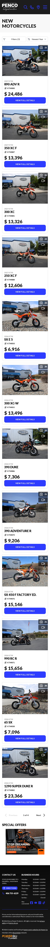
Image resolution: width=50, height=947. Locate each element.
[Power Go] (25, 937)
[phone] (31, 7)
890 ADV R (12, 84)
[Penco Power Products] (10, 7)
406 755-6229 (12, 893)
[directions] (38, 7)
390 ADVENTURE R (17, 531)
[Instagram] (39, 902)
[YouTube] (35, 902)
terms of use (13, 923)
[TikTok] (43, 902)
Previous (13, 815)
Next (38, 815)
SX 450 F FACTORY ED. (20, 594)
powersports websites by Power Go (36, 930)
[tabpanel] (33, 888)
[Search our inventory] (25, 7)
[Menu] (45, 7)
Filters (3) (15, 39)
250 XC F (10, 275)
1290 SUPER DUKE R (18, 786)
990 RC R (10, 658)
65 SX (8, 722)
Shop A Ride (17, 933)
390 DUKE (11, 467)
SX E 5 (8, 339)
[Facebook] (31, 902)
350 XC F (10, 148)
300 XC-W (11, 403)
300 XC (9, 212)
